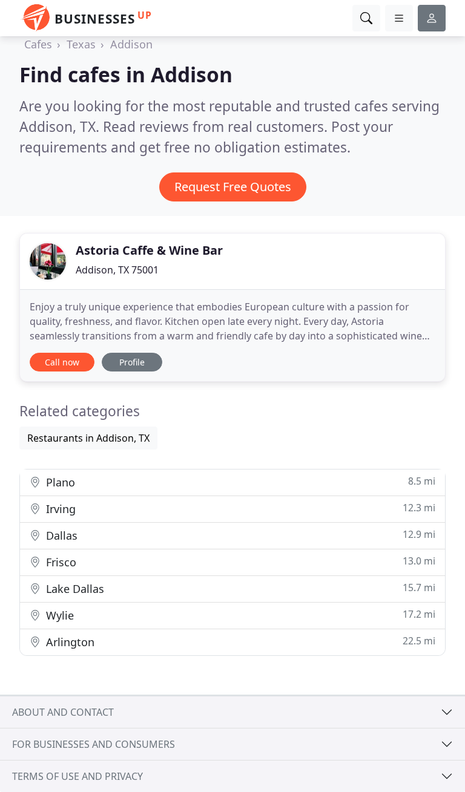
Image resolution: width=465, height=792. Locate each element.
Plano (239, 481)
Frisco (239, 561)
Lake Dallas (239, 588)
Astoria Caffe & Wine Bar (149, 250)
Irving (239, 508)
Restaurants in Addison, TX (88, 438)
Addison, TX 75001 (117, 270)
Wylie (239, 615)
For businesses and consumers (93, 744)
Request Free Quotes (232, 186)
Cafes (38, 44)
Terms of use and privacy (77, 776)
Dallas (239, 535)
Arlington (239, 641)
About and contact (63, 712)
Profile (132, 362)
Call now (62, 362)
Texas (81, 44)
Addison (131, 44)
